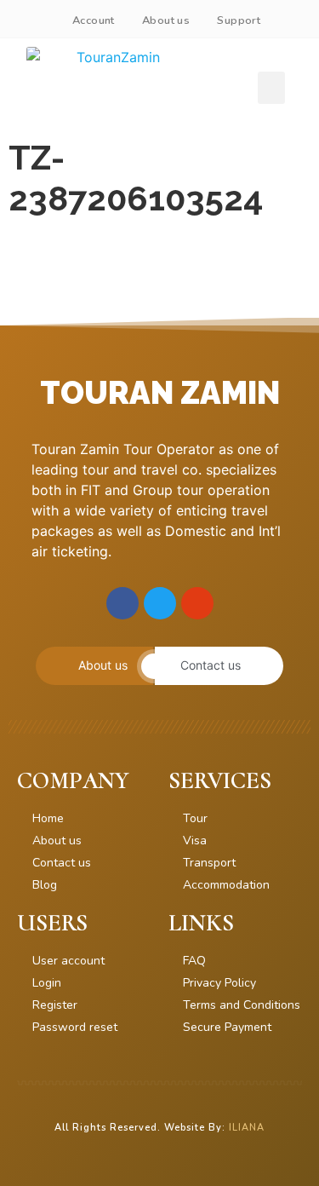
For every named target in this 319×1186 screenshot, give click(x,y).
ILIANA (247, 1127)
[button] (271, 88)
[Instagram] (197, 603)
